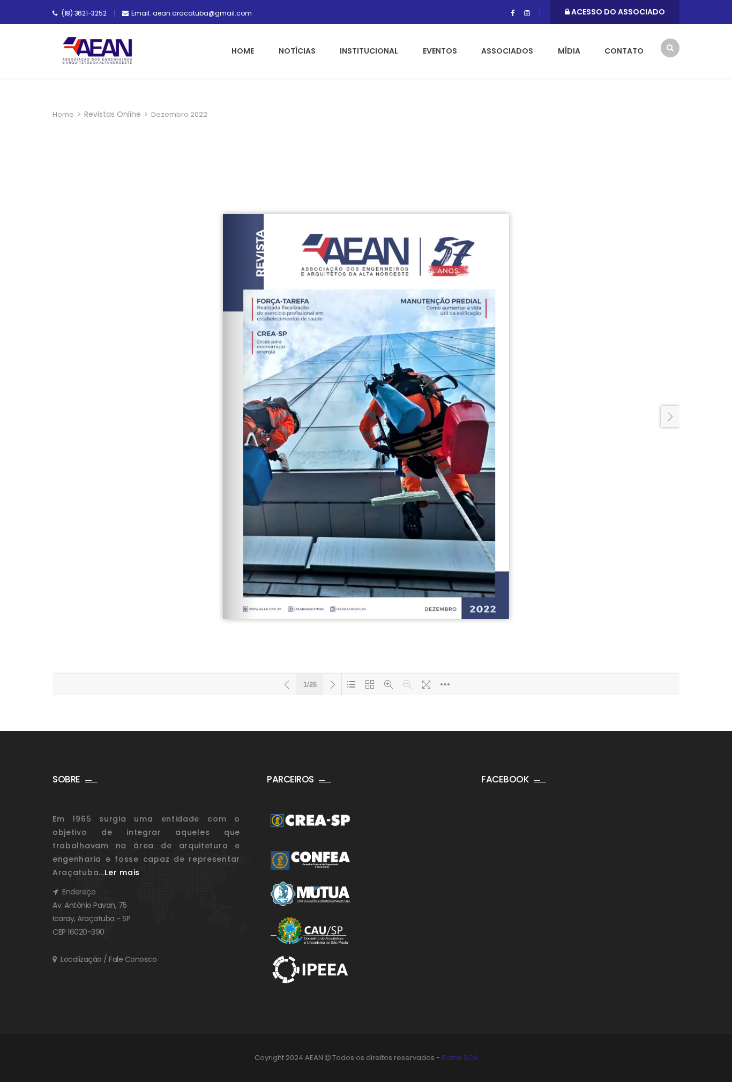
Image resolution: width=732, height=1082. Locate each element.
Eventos (440, 51)
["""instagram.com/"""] (527, 13)
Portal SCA (460, 1058)
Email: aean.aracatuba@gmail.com (191, 13)
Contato (624, 51)
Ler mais (122, 872)
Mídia (569, 51)
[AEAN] (97, 50)
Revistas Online (112, 114)
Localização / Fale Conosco (108, 959)
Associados (507, 51)
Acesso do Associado (617, 11)
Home (242, 51)
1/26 (310, 685)
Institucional (369, 51)
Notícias (297, 51)
